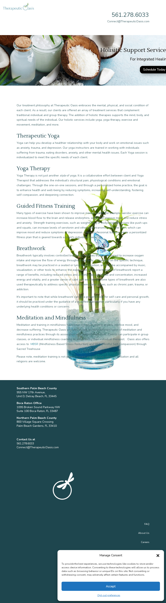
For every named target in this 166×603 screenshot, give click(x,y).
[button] (158, 556)
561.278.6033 (130, 15)
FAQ (146, 524)
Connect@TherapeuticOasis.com (38, 447)
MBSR (34, 344)
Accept (111, 586)
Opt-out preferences (108, 595)
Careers (145, 542)
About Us (143, 533)
